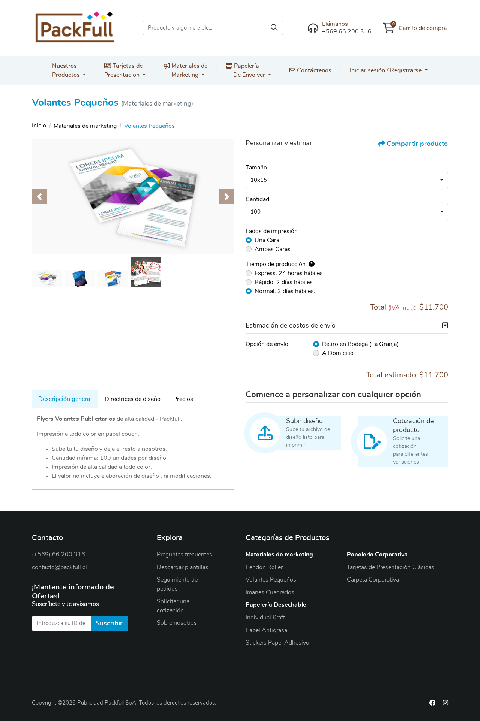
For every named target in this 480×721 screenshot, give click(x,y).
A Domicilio (338, 353)
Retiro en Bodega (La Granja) (360, 344)
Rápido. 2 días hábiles (284, 282)
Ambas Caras (273, 249)
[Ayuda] (310, 264)
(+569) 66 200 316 (58, 555)
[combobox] (347, 180)
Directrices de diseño (132, 399)
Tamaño (256, 168)
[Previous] (39, 196)
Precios (183, 399)
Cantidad (257, 199)
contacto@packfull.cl (59, 567)
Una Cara (267, 240)
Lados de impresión (272, 231)
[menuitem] (69, 70)
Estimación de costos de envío (291, 325)
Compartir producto (417, 144)
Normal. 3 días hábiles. (285, 291)
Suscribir (109, 623)
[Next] (226, 196)
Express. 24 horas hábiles (289, 273)
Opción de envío (267, 344)
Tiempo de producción (276, 264)
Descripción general (65, 399)
